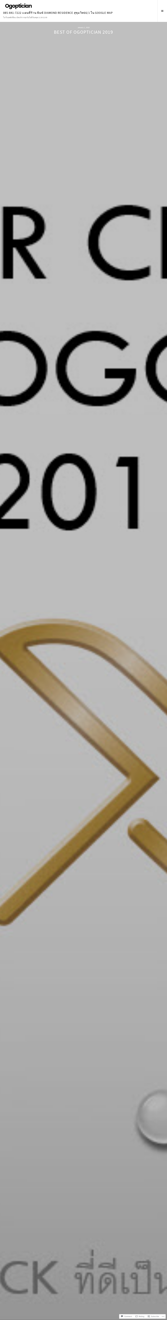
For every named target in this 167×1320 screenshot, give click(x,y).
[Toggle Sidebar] (162, 11)
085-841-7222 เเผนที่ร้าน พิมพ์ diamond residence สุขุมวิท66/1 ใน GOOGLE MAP (58, 13)
